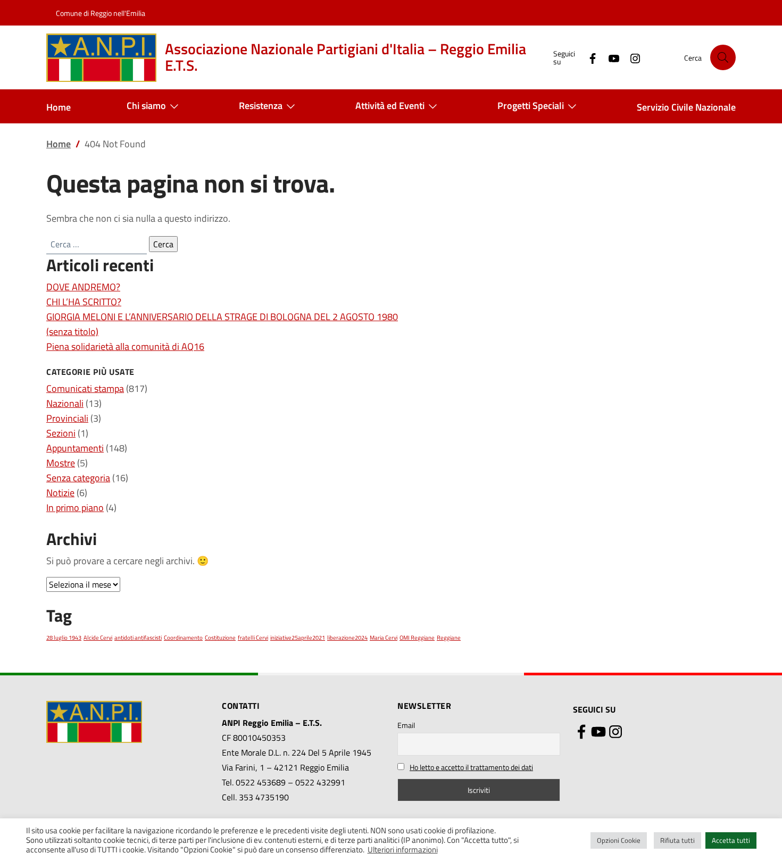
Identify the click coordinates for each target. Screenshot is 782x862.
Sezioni (61, 433)
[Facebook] (588, 57)
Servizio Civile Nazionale (686, 107)
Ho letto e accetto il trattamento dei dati (471, 767)
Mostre (60, 463)
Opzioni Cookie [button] (618, 840)
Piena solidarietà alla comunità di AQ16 (125, 346)
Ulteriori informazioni (403, 850)
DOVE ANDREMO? (83, 287)
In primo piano (75, 507)
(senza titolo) (72, 331)
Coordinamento (183, 637)
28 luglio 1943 (63, 637)
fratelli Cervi (253, 637)
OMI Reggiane (417, 637)
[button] (723, 57)
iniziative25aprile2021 (297, 637)
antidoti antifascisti (138, 637)
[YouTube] (609, 57)
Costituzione (220, 637)
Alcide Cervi (98, 637)
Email (406, 725)
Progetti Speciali (530, 105)
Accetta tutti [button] (731, 840)
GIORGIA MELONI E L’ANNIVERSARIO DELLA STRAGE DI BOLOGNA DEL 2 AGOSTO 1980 (222, 316)
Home (58, 107)
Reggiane (449, 637)
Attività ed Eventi (390, 105)
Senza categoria (78, 478)
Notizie (60, 493)
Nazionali (65, 403)
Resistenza (260, 105)
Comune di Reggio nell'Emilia (100, 13)
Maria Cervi (383, 637)
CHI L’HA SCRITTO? (83, 302)
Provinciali (67, 418)
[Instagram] (631, 57)
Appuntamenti (75, 448)
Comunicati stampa (85, 388)
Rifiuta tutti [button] (677, 840)
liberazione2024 (347, 637)
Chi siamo (146, 105)
